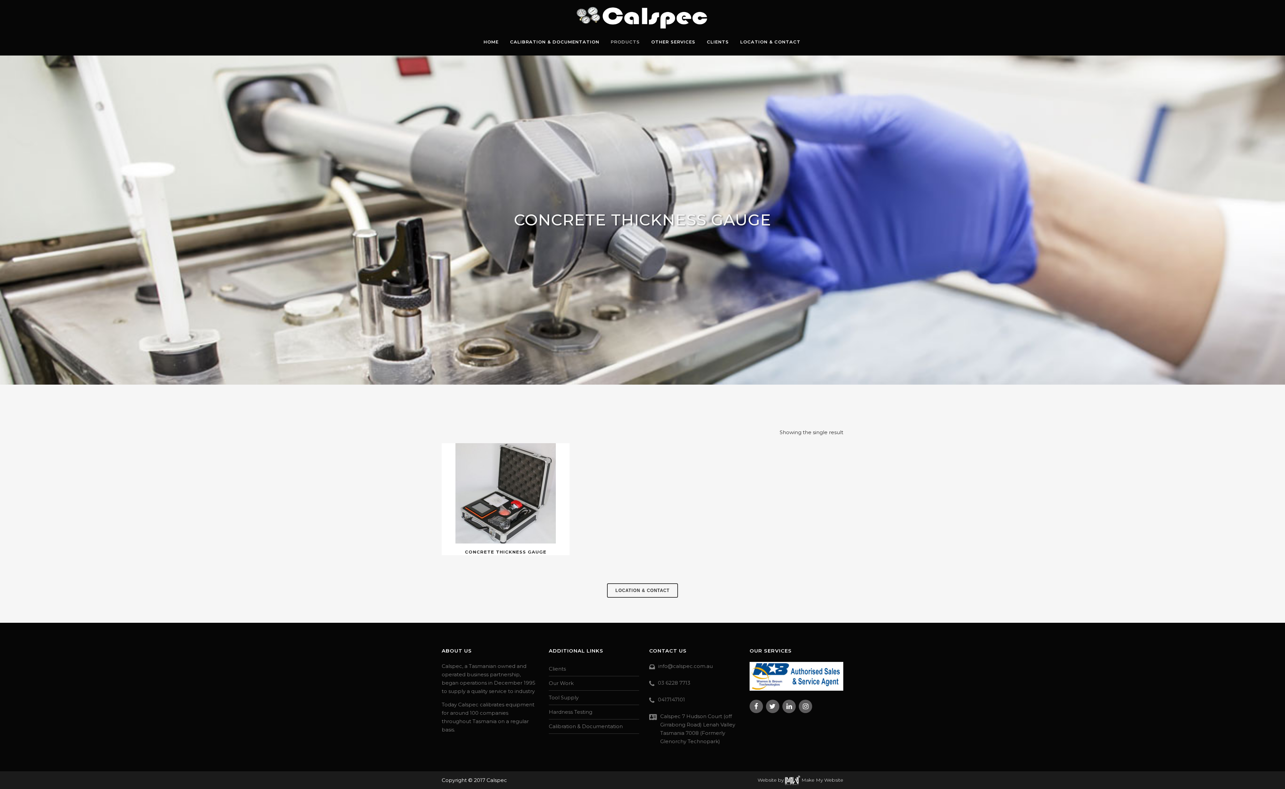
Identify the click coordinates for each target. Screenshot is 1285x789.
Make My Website (821, 780)
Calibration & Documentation (586, 726)
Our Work (561, 683)
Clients (557, 669)
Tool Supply (564, 697)
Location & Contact (642, 590)
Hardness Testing (570, 712)
